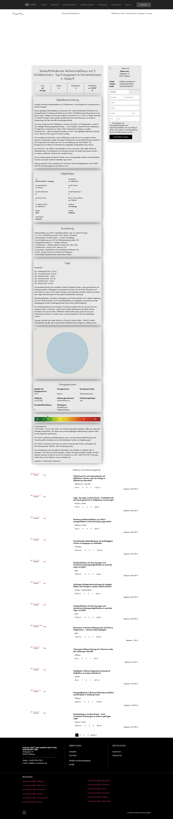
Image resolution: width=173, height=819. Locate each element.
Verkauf (44, 5)
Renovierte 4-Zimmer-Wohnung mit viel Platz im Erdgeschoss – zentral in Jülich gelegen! (93, 628)
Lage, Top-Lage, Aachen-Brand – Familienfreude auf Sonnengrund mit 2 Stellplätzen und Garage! (93, 499)
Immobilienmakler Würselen (98, 784)
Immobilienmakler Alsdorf (32, 802)
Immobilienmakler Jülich (97, 788)
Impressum (116, 751)
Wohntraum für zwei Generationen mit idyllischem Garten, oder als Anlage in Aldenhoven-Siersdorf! (89, 478)
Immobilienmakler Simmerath (99, 801)
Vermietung (55, 5)
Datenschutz (117, 755)
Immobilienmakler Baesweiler (99, 780)
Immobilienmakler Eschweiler (33, 789)
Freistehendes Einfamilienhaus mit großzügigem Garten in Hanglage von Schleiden (93, 542)
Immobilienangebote (70, 5)
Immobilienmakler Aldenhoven (34, 785)
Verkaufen (72, 751)
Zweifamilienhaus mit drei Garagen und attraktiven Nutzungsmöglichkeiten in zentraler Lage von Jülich (92, 564)
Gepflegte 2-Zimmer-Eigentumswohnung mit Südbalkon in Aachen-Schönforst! (91, 672)
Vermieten (73, 755)
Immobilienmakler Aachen (32, 793)
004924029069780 (126, 84)
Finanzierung (102, 5)
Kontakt (71, 764)
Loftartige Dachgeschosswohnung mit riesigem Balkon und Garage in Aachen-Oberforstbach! (92, 585)
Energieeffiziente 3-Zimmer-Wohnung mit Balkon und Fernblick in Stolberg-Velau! (93, 693)
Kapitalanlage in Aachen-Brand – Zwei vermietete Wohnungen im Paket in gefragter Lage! (92, 716)
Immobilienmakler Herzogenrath (35, 798)
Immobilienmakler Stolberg (33, 781)
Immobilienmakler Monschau (99, 793)
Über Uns (128, 5)
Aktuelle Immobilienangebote (80, 760)
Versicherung (116, 5)
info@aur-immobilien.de (127, 81)
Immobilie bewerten (87, 5)
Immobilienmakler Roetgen (98, 797)
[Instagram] (24, 812)
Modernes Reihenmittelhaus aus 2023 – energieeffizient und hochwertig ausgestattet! (92, 520)
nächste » (93, 735)
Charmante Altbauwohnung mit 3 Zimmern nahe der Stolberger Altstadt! (93, 650)
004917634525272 (126, 86)
